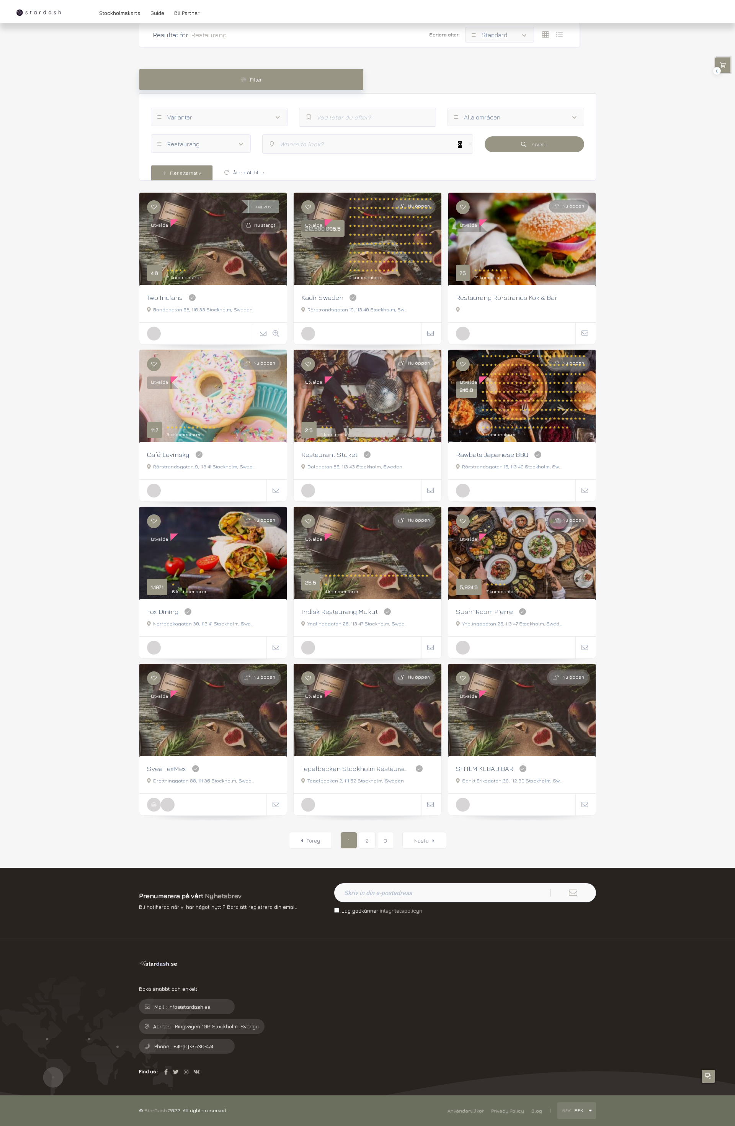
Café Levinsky (168, 454)
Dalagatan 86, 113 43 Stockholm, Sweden (354, 467)
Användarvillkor (466, 1111)
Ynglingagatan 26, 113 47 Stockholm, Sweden (358, 624)
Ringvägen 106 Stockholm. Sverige (217, 1026)
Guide (157, 13)
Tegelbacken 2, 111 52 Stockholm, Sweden (355, 781)
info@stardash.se (189, 1006)
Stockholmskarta (119, 13)
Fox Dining (162, 611)
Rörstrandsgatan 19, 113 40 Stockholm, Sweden (358, 310)
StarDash (155, 1110)
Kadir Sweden (322, 297)
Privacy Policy (507, 1111)
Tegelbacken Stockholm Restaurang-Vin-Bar (355, 768)
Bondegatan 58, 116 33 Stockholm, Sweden (203, 310)
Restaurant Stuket (329, 454)
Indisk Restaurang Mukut (339, 611)
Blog (536, 1111)
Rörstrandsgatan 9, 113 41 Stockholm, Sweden (204, 467)
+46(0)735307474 (193, 1046)
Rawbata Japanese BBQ (492, 454)
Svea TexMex (166, 768)
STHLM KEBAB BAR (484, 768)
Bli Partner (186, 13)
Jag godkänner (382, 910)
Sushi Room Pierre (484, 611)
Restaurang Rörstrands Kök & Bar (506, 297)
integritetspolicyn (401, 910)
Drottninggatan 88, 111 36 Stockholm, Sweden (204, 781)
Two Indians (165, 297)
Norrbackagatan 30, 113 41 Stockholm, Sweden (204, 624)
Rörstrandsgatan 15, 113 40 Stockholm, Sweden (513, 467)
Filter (256, 79)
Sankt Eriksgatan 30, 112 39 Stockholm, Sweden (513, 781)
